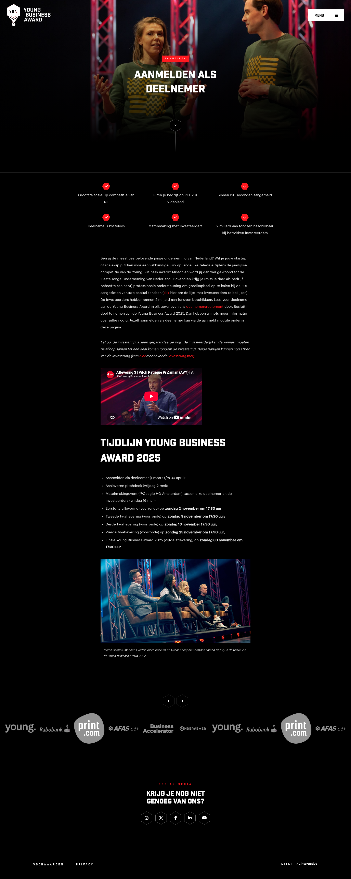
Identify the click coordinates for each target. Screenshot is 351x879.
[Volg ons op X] (161, 818)
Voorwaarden (48, 864)
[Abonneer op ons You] (204, 818)
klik (166, 293)
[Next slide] (182, 700)
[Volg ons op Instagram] (146, 818)
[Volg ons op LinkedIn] (190, 818)
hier (142, 356)
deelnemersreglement (204, 306)
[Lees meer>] (175, 125)
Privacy (85, 864)
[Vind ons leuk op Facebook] (175, 818)
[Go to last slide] (168, 700)
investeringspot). (181, 356)
